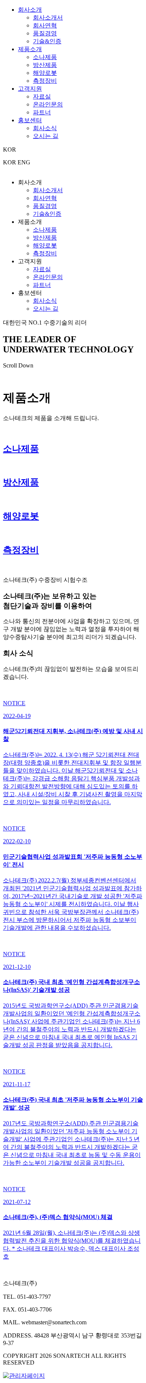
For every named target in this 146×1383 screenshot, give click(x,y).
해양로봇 (45, 73)
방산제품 (45, 65)
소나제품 (45, 57)
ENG (24, 162)
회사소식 (45, 128)
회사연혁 (45, 25)
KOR (9, 162)
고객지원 (30, 88)
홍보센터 (30, 120)
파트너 (42, 112)
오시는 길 (45, 136)
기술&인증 (47, 41)
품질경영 (45, 33)
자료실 (42, 96)
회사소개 (30, 9)
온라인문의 (48, 104)
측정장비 (45, 80)
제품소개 (30, 49)
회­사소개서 (48, 17)
